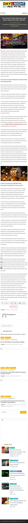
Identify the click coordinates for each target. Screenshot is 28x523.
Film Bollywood (8, 344)
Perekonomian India (15, 376)
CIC (24, 404)
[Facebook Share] (1, 255)
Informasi (6, 38)
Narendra (7, 376)
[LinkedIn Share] (1, 262)
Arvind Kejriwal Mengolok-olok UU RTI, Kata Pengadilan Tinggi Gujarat (18, 503)
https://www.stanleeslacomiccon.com (16, 124)
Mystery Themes (21, 521)
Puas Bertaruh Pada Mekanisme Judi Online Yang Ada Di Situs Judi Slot (14, 43)
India (2, 337)
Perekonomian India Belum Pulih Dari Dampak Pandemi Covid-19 (17, 475)
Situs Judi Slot (14, 309)
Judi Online (7, 309)
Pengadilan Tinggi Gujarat (7, 406)
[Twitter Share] (1, 259)
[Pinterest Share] (1, 265)
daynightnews (16, 39)
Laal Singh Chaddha (18, 344)
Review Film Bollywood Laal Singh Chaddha (6, 326)
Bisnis (2, 368)
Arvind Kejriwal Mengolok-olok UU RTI (14, 404)
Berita (11, 483)
